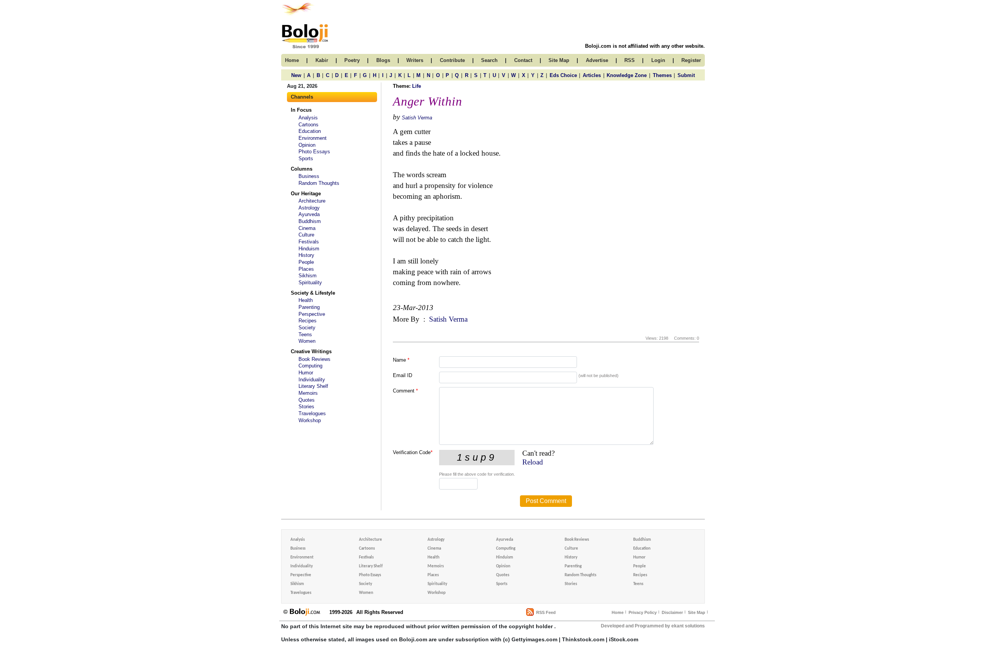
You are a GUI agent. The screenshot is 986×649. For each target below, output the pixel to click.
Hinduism (308, 249)
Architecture (311, 201)
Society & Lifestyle (313, 293)
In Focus (301, 110)
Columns (301, 169)
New (296, 75)
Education (309, 131)
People (306, 262)
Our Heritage (306, 193)
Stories (306, 406)
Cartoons (308, 124)
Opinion (306, 145)
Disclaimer (672, 612)
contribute (452, 60)
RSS (629, 60)
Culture (306, 235)
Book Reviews (314, 359)
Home (618, 612)
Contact (523, 60)
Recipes (307, 321)
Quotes (306, 400)
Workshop (309, 420)
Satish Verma (417, 118)
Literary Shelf (313, 386)
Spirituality (310, 282)
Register (691, 60)
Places (306, 269)
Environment (312, 138)
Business (308, 176)
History (306, 255)
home (292, 60)
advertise (597, 60)
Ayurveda (309, 214)
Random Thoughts (318, 183)
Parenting (309, 307)
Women (306, 341)
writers (414, 60)
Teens (305, 334)
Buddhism (309, 221)
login (658, 60)
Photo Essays (314, 151)
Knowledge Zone (627, 75)
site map (558, 60)
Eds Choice (563, 75)
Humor (305, 373)
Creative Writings (311, 351)
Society (306, 327)
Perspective (311, 314)
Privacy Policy (643, 612)
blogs (383, 60)
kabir (321, 60)
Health (305, 300)
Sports (305, 158)
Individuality (311, 379)
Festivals (308, 242)
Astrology (309, 208)
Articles (592, 75)
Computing (310, 366)
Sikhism (307, 275)
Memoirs (308, 393)
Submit (686, 75)
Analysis (308, 118)
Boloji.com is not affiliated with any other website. (645, 46)
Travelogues (312, 413)
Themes (662, 75)
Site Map (696, 612)
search (489, 60)
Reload (532, 462)
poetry (352, 60)
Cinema (306, 228)
